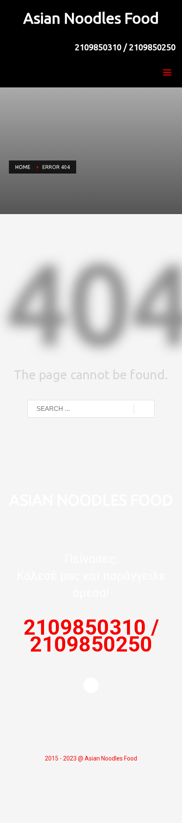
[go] (144, 409)
